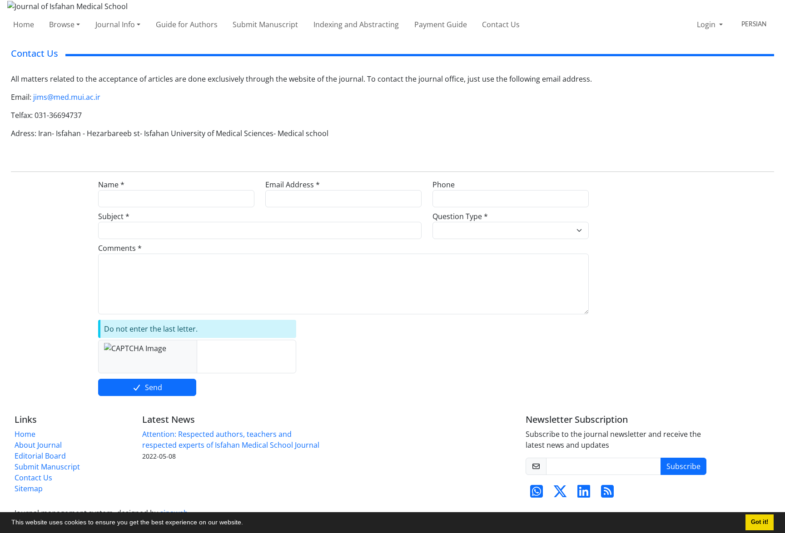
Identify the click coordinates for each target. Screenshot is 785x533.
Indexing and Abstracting (356, 24)
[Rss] (607, 494)
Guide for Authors (187, 24)
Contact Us (501, 24)
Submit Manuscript (265, 24)
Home (23, 24)
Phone (443, 185)
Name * (111, 185)
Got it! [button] (759, 522)
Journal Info (115, 24)
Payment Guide (440, 24)
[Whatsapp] (536, 494)
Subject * (113, 216)
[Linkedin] (584, 494)
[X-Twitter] (560, 494)
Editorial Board (40, 456)
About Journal (38, 445)
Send (153, 387)
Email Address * (292, 185)
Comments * (120, 248)
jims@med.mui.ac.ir (66, 97)
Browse (62, 24)
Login (707, 24)
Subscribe (683, 466)
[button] (246, 523)
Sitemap (29, 489)
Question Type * (460, 216)
